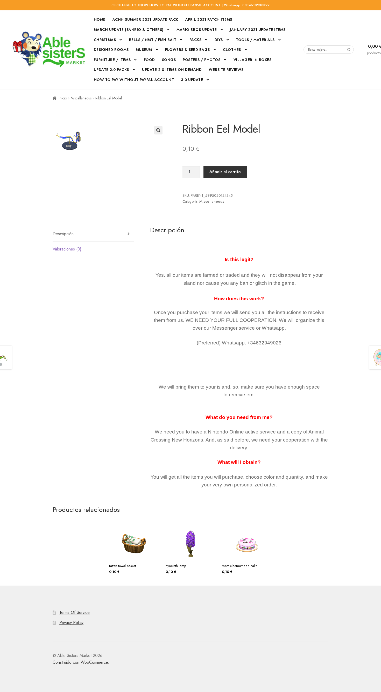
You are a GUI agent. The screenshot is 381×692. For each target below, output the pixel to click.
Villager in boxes (253, 59)
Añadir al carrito (225, 172)
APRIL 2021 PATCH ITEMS (208, 19)
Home (99, 19)
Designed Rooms (111, 49)
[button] (158, 130)
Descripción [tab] (63, 234)
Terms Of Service (74, 612)
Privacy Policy (71, 623)
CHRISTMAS (105, 39)
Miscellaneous (81, 98)
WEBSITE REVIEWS (226, 69)
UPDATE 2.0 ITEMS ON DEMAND (172, 69)
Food (149, 59)
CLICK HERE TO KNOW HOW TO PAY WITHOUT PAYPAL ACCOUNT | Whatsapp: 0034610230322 (190, 5)
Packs (195, 39)
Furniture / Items (112, 59)
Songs (169, 59)
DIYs (219, 39)
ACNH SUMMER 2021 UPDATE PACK (145, 19)
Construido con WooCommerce (80, 662)
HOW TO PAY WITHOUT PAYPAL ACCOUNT (134, 79)
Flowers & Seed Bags (187, 49)
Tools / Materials (255, 39)
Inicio (63, 98)
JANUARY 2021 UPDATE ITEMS (258, 29)
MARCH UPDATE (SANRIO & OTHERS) (129, 29)
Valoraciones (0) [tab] (67, 249)
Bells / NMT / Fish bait (153, 39)
